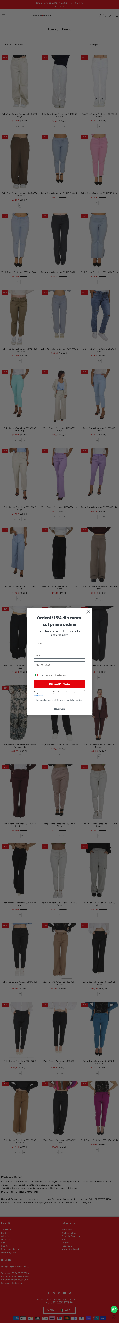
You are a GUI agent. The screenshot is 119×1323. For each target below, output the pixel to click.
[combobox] (39, 675)
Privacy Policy (80, 694)
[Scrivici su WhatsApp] (114, 1309)
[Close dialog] (88, 611)
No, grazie (59, 708)
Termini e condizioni (38, 695)
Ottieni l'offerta (59, 684)
